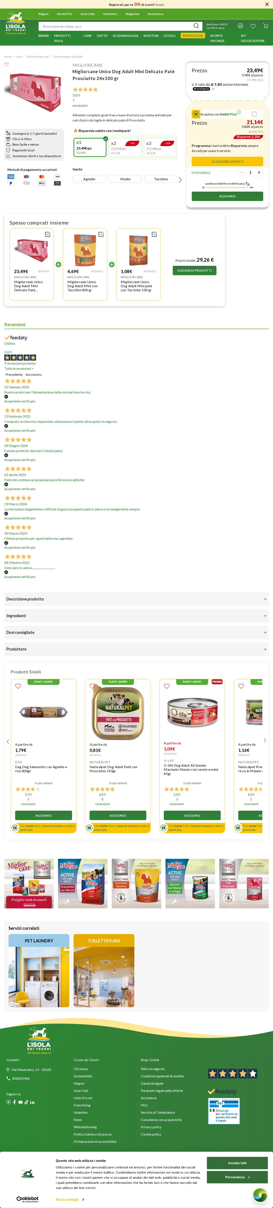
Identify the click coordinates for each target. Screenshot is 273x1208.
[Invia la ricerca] (196, 26)
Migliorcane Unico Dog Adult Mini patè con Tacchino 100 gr (136, 286)
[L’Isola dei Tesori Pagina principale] (15, 22)
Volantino (110, 14)
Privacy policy (151, 1127)
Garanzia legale (152, 1083)
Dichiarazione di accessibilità (95, 1141)
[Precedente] (74, 147)
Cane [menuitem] (87, 35)
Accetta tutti (237, 1163)
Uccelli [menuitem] (170, 35)
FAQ (144, 1105)
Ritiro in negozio (153, 1069)
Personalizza (235, 1177)
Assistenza (155, 14)
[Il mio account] (240, 26)
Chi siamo (81, 1069)
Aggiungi (227, 196)
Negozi (43, 14)
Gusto (77, 169)
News (78, 1120)
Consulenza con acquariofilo (161, 1120)
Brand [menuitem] (43, 35)
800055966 (21, 1078)
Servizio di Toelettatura (158, 1112)
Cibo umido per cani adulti (68, 56)
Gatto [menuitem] (102, 35)
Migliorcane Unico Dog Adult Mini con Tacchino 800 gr (82, 286)
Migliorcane (88, 65)
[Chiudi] (267, 4)
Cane (19, 56)
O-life (169, 760)
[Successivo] (176, 147)
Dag (18, 762)
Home (8, 56)
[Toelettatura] (104, 970)
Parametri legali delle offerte (162, 1091)
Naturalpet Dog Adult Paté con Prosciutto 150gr (114, 769)
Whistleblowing (85, 1127)
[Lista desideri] (253, 26)
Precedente (14, 374)
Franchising (82, 1105)
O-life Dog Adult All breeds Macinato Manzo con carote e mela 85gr (191, 769)
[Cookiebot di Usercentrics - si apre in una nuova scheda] (27, 1199)
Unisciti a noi (83, 1098)
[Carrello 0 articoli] (265, 26)
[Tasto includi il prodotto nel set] (47, 235)
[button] (90, 147)
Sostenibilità (83, 1076)
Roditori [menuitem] (151, 35)
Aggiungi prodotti (194, 270)
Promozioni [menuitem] (193, 35)
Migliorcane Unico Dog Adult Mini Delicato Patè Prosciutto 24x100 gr (30, 288)
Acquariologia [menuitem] (125, 35)
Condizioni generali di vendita (162, 1076)
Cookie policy (151, 1134)
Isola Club (81, 1091)
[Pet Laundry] (39, 970)
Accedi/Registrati (228, 161)
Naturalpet (100, 762)
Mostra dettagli (67, 1199)
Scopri (159, 4)
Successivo (34, 374)
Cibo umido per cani (37, 56)
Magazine (132, 14)
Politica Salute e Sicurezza (93, 1134)
